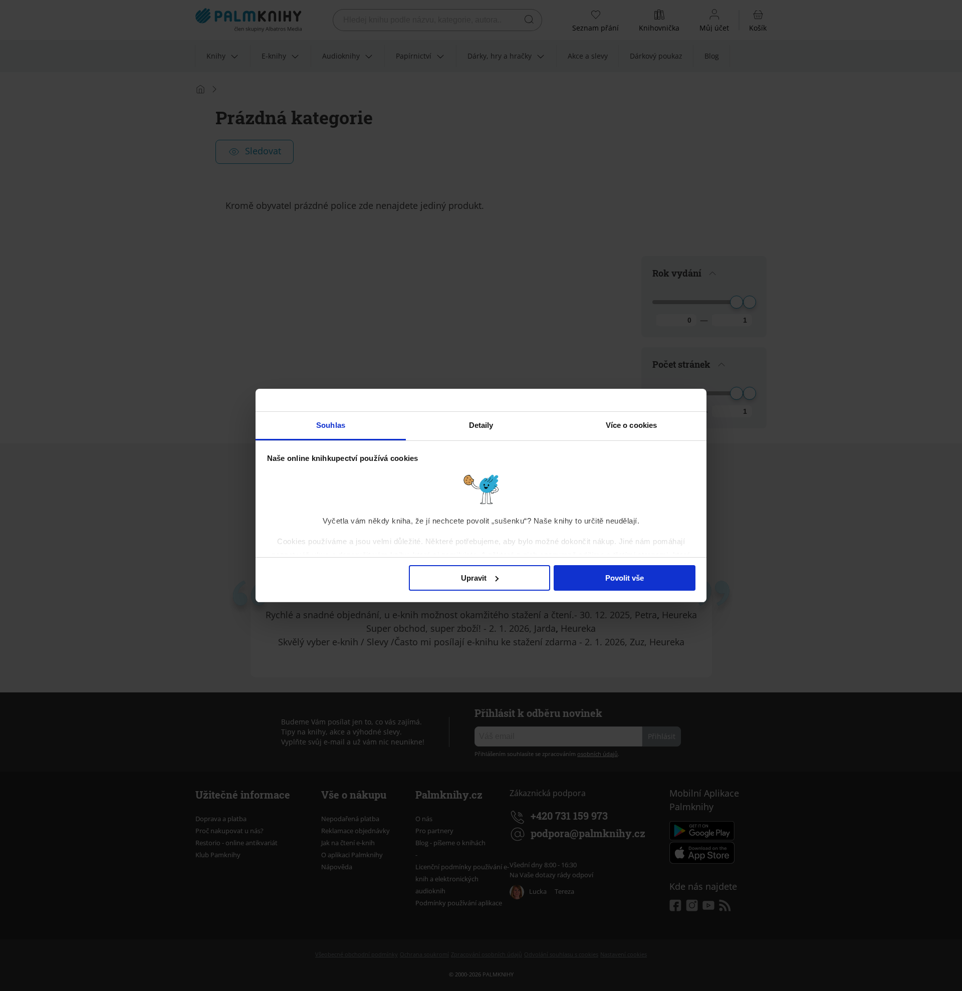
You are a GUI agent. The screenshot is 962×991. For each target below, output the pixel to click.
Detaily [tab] (481, 425)
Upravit (474, 578)
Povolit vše (624, 578)
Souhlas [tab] (330, 425)
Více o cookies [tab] (631, 425)
